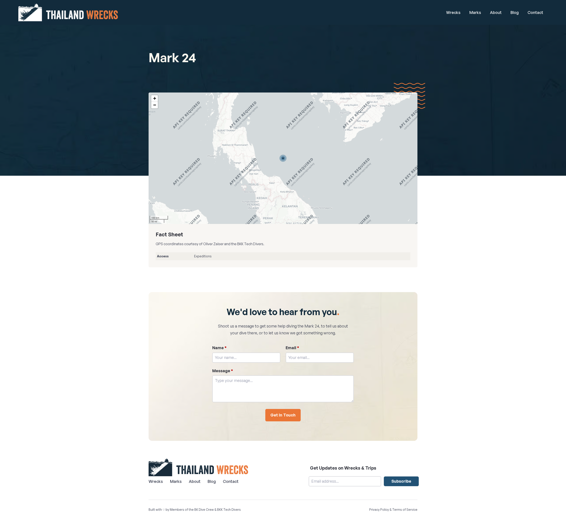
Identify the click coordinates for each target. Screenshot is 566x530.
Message (222, 370)
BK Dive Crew (204, 509)
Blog (515, 12)
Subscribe (401, 481)
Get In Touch (283, 414)
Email (292, 347)
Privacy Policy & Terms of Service (393, 509)
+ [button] (154, 98)
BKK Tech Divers (229, 509)
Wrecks (453, 12)
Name (219, 347)
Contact (535, 12)
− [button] (154, 105)
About (496, 12)
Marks (475, 12)
